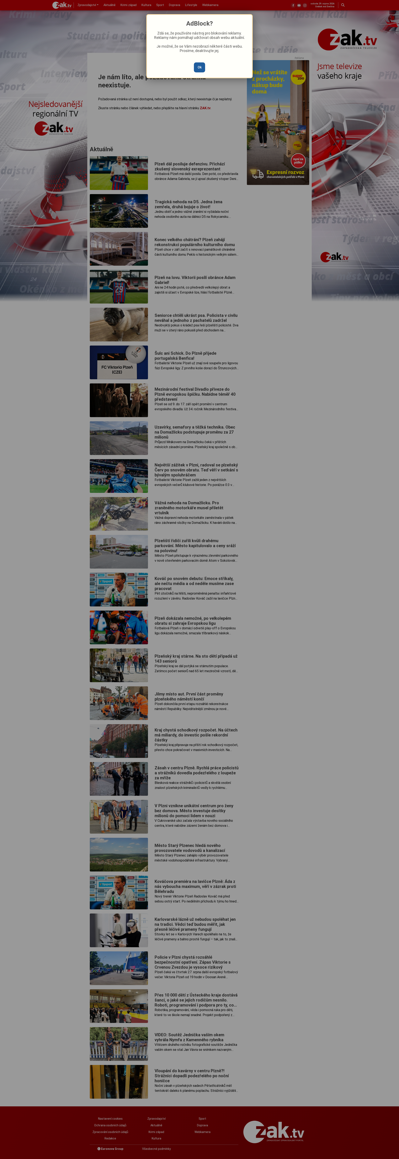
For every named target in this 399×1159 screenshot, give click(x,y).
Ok (200, 67)
